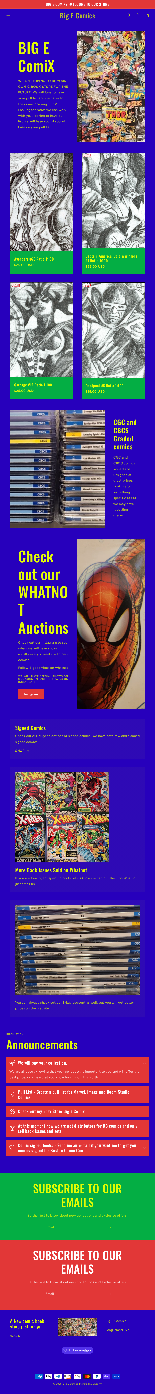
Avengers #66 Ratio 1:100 (34, 258)
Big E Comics (70, 1384)
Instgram (31, 694)
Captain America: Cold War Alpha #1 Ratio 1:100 (112, 258)
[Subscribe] (109, 1227)
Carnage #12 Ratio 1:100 (33, 385)
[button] (8, 15)
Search (15, 1336)
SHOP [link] (19, 751)
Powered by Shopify (90, 1384)
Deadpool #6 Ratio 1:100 (105, 385)
